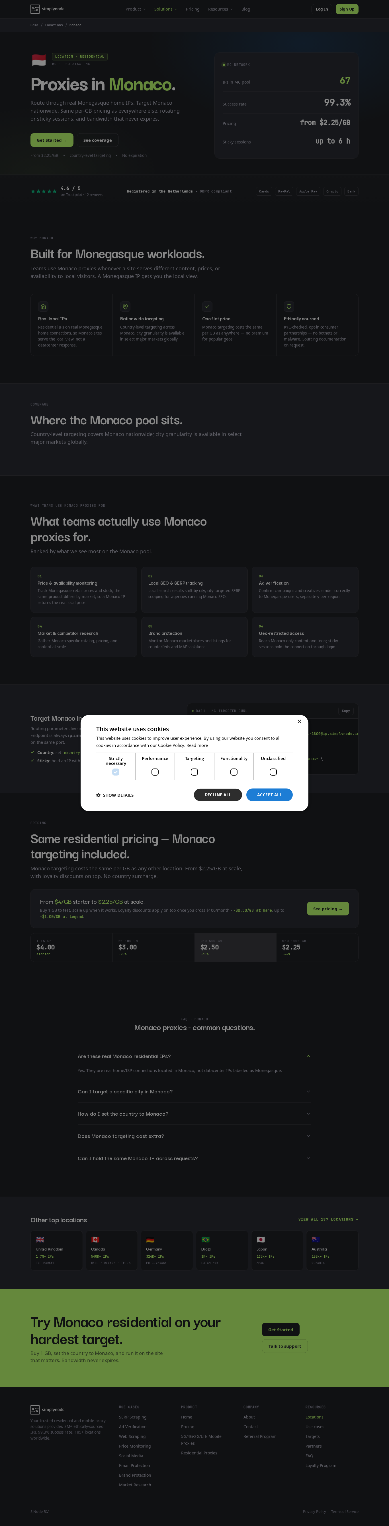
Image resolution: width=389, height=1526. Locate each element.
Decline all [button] (218, 794)
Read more (197, 745)
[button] (115, 794)
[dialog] (194, 763)
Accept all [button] (269, 794)
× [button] (299, 721)
